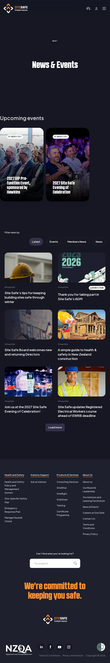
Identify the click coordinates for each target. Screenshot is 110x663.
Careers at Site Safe (93, 512)
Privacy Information (73, 655)
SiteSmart (62, 499)
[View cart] (88, 8)
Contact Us (89, 518)
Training (61, 505)
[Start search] (75, 563)
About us (87, 481)
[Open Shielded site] (89, 647)
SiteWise (62, 487)
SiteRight (62, 493)
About (55, 41)
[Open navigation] (104, 8)
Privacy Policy (90, 534)
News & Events (91, 506)
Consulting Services (67, 481)
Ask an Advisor (38, 481)
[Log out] (96, 8)
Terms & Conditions (49, 655)
